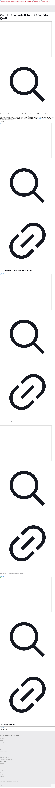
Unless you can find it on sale (41, 118)
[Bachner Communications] (25, 1)
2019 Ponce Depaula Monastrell (8, 421)
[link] (11, 4)
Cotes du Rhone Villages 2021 (7, 724)
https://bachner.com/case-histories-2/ (11, 742)
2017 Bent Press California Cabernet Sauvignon (12, 573)
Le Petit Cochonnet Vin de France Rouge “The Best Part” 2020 (16, 270)
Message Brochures (3, 761)
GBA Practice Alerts (3, 749)
